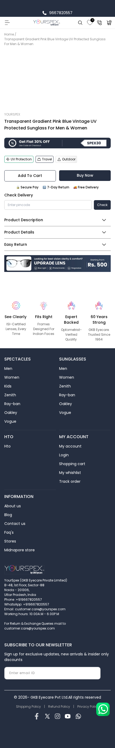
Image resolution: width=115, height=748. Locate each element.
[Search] (80, 23)
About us (12, 506)
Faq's (9, 532)
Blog (8, 514)
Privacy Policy (88, 706)
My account (70, 446)
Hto (7, 446)
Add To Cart (30, 175)
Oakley (10, 412)
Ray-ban (12, 403)
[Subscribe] (94, 673)
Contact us (14, 523)
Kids (7, 386)
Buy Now (85, 175)
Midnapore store (19, 550)
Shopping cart (72, 463)
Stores (10, 541)
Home (9, 34)
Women (11, 377)
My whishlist (70, 472)
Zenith (10, 395)
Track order (69, 481)
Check (102, 205)
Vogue (10, 421)
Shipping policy (28, 706)
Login (64, 455)
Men (8, 368)
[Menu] (7, 23)
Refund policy (59, 706)
